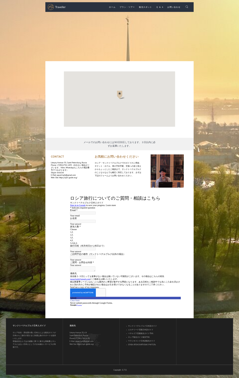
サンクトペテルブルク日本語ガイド (142, 326)
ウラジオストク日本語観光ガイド (141, 341)
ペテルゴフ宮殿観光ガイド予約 (140, 333)
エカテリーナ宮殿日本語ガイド (140, 329)
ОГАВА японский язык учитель (142, 344)
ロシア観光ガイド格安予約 (139, 337)
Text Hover (167, 171)
